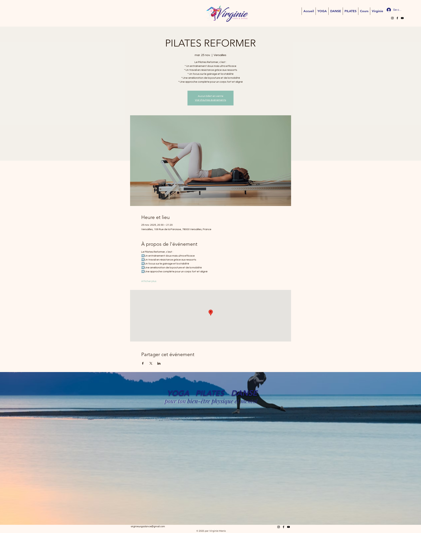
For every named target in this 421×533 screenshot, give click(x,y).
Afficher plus (148, 281)
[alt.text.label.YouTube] (402, 18)
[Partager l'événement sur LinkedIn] (159, 363)
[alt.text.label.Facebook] (397, 18)
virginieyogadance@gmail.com (148, 526)
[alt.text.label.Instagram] (392, 18)
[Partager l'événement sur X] (150, 363)
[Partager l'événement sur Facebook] (142, 363)
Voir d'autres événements (210, 100)
